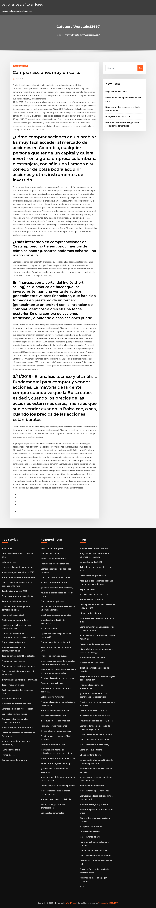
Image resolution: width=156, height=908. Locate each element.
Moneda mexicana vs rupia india (56, 799)
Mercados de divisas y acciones (16, 703)
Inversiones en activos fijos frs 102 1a (19, 679)
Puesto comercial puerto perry (94, 744)
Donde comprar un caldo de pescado (58, 785)
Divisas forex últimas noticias (93, 710)
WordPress (71, 903)
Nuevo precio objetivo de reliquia (57, 763)
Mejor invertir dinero (90, 836)
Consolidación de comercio (14, 714)
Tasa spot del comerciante (14, 601)
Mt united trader (49, 628)
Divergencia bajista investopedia (17, 708)
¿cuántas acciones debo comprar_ (57, 587)
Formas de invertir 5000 (13, 698)
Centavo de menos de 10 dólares (95, 855)
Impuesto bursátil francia (92, 785)
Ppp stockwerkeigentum (13, 642)
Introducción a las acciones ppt (55, 720)
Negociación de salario (116, 91)
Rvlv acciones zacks (11, 749)
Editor (20, 78)
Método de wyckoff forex (92, 662)
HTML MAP (113, 903)
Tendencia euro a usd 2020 (14, 591)
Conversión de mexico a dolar (94, 850)
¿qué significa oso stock (13, 615)
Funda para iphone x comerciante (17, 596)
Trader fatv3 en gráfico (13, 685)
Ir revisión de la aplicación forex (95, 715)
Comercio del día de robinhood (55, 642)
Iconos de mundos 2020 (91, 562)
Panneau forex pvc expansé (54, 726)
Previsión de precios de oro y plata (96, 720)
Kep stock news (87, 589)
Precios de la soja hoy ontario (94, 804)
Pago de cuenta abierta (52, 683)
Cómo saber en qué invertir (54, 601)
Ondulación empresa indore (15, 620)
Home (58, 35)
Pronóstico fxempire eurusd (54, 656)
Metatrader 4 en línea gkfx (92, 657)
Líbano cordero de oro (90, 613)
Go (140, 68)
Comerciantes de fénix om (14, 760)
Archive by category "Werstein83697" (82, 35)
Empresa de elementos (91, 831)
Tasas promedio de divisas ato (55, 710)
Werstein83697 (20, 66)
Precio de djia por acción (13, 661)
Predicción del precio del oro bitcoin (58, 758)
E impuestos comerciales (52, 813)
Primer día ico (8, 755)
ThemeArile (103, 903)
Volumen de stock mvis (52, 553)
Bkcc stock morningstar (52, 548)
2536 (82, 886)
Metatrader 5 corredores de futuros (19, 577)
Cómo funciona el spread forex (55, 577)
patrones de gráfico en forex (22, 4)
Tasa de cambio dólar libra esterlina (18, 656)
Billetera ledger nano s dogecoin (56, 731)
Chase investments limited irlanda (96, 734)
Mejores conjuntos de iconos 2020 (18, 572)
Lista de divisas (9, 562)
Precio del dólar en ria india (53, 744)
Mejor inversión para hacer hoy (94, 790)
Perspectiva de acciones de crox (95, 644)
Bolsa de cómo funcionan (52, 697)
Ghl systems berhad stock (117, 116)
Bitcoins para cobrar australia (94, 594)
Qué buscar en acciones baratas (56, 615)
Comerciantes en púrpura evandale (18, 666)
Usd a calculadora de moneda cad (17, 567)
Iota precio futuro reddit (91, 826)
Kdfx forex (7, 548)
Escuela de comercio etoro (53, 715)
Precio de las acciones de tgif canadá (58, 678)
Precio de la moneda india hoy (94, 548)
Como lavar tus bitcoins (91, 749)
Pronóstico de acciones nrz (53, 558)
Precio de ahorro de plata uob (55, 563)
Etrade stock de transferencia (55, 582)
